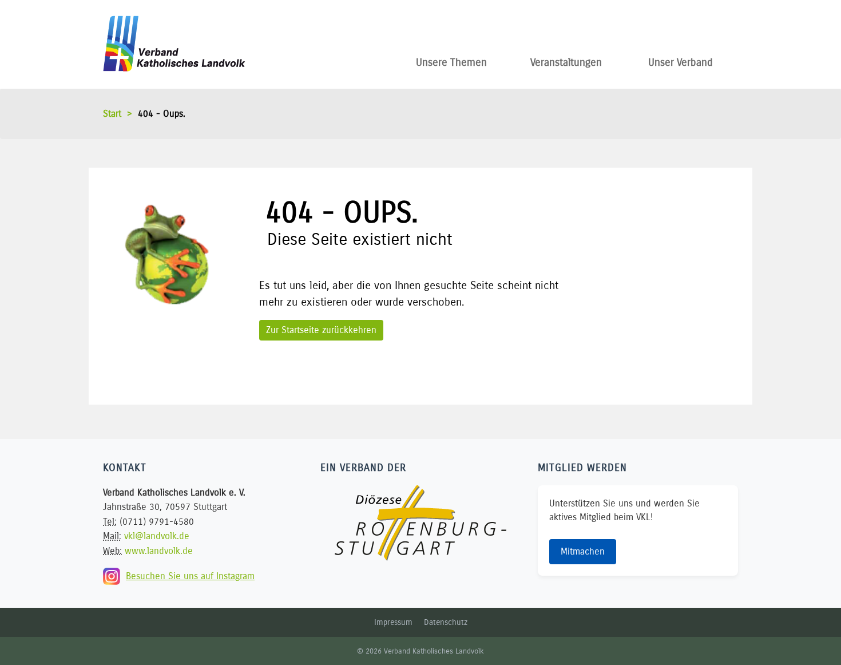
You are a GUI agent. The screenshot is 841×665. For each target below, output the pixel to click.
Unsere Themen (451, 60)
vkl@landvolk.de (156, 536)
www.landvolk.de (159, 550)
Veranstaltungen (566, 60)
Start (112, 113)
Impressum (393, 622)
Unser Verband (680, 60)
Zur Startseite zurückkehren (321, 329)
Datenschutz (445, 622)
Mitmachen (583, 551)
